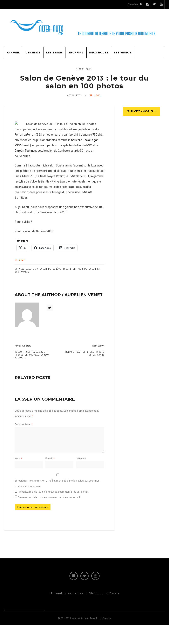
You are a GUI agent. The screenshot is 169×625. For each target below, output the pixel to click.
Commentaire (24, 424)
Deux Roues (98, 52)
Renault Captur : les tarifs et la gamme (84, 353)
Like (96, 95)
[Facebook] (73, 576)
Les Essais (54, 52)
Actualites (74, 95)
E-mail (50, 458)
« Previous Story (23, 345)
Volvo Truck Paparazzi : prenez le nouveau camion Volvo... (32, 354)
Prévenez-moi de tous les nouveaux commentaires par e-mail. (53, 491)
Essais (114, 593)
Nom (18, 458)
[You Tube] (95, 576)
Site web (81, 458)
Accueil (13, 52)
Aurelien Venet (84, 294)
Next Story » (98, 345)
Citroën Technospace (28, 150)
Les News (33, 52)
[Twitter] (84, 576)
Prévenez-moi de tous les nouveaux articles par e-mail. (49, 497)
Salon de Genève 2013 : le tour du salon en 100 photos (84, 82)
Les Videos (122, 52)
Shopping (76, 52)
